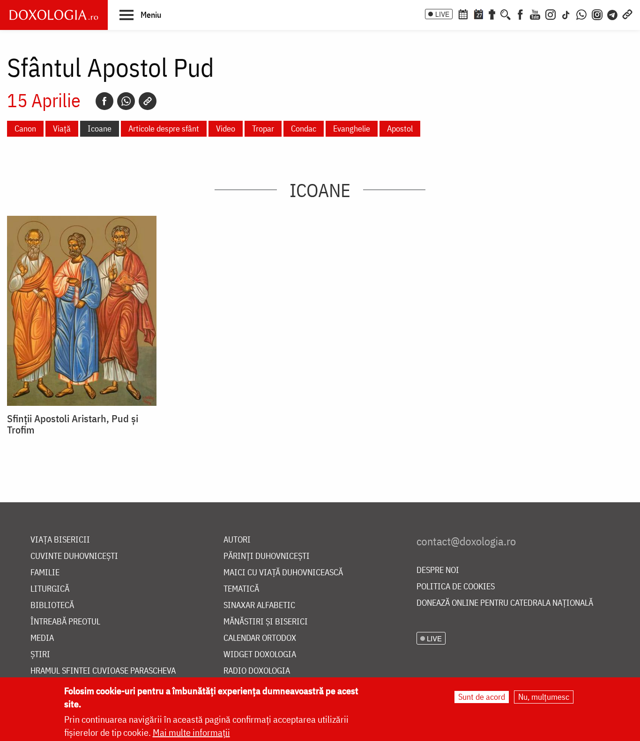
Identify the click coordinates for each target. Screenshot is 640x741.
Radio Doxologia (256, 671)
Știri (40, 655)
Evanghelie (351, 128)
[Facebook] (520, 13)
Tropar (263, 128)
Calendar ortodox (259, 638)
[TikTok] (566, 13)
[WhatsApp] (581, 13)
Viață (62, 128)
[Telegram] (612, 13)
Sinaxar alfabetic (259, 605)
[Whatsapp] (126, 101)
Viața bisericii (60, 540)
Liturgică (49, 589)
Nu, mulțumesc (543, 696)
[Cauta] (505, 13)
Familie (45, 573)
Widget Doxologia (259, 655)
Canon (25, 128)
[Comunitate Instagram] (597, 13)
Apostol (400, 128)
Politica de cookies (456, 587)
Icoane (100, 128)
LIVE (442, 14)
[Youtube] (535, 13)
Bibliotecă (52, 605)
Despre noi (438, 570)
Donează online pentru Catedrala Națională (505, 603)
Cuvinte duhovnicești (74, 556)
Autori (237, 540)
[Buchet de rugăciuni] (492, 13)
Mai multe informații (191, 732)
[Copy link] (147, 101)
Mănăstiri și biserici (265, 622)
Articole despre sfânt (163, 128)
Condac (303, 128)
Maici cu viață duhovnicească (283, 573)
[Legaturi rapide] (627, 13)
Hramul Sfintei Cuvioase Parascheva (103, 671)
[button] (140, 14)
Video (225, 128)
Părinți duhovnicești (266, 556)
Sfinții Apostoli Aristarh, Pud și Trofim (72, 424)
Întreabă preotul (65, 622)
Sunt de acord (481, 696)
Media (42, 638)
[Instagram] (550, 13)
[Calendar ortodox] (462, 13)
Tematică (241, 589)
